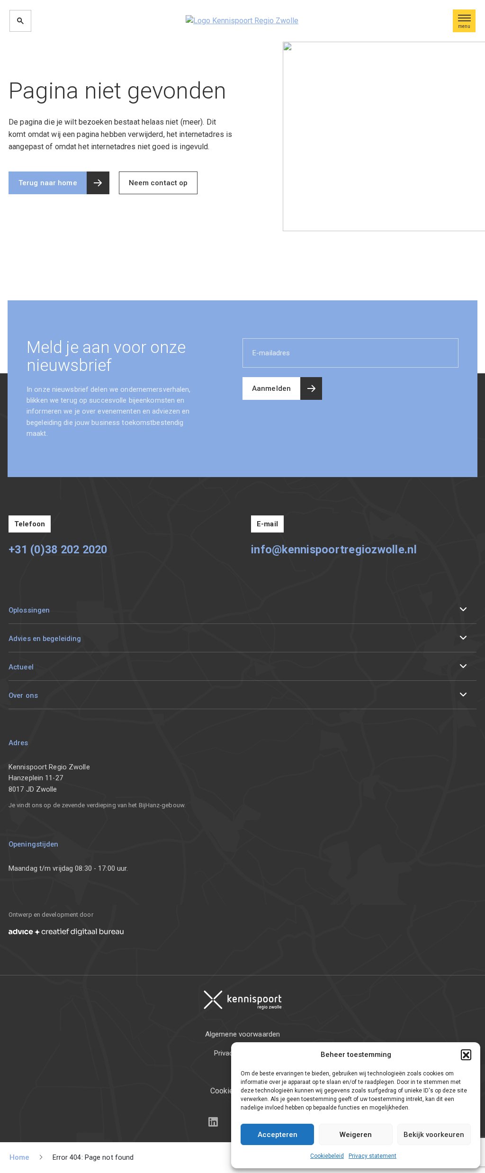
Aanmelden (271, 388)
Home (19, 1157)
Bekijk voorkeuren (434, 1134)
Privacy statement (372, 1156)
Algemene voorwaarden (242, 1034)
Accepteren (277, 1134)
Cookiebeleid (327, 1156)
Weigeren (356, 1134)
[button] (466, 1054)
